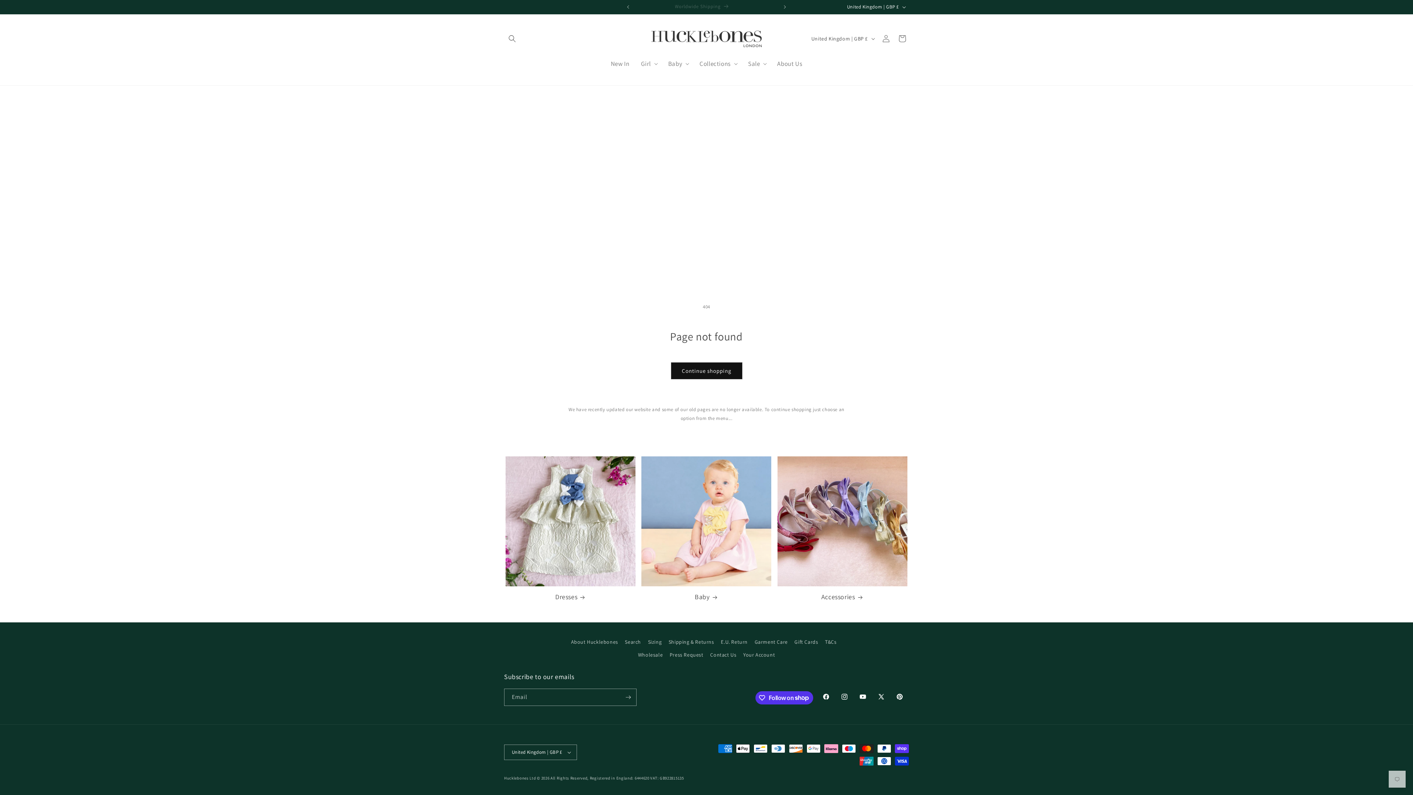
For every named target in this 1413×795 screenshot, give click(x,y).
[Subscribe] (628, 697)
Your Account (759, 654)
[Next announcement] (785, 7)
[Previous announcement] (628, 7)
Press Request (687, 654)
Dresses (566, 597)
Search (633, 642)
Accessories (838, 597)
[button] (512, 39)
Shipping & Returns (691, 642)
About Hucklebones (594, 642)
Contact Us (723, 654)
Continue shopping (707, 370)
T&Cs (830, 642)
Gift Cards (806, 642)
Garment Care (771, 642)
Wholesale (650, 654)
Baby (702, 597)
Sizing (655, 642)
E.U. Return (734, 642)
